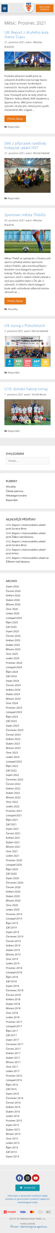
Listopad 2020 (14, 864)
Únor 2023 (12, 752)
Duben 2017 (13, 1057)
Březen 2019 (13, 954)
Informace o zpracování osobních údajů (28, 1195)
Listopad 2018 (14, 972)
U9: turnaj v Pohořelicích (24, 325)
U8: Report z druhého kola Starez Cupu (26, 34)
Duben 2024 (13, 694)
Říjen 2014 (12, 1147)
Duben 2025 (13, 645)
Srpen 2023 (12, 725)
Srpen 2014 (12, 1156)
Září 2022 (11, 770)
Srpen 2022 (12, 775)
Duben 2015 (13, 1129)
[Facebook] (19, 1178)
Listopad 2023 (14, 712)
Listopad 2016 (14, 1080)
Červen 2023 (13, 734)
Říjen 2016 (12, 1084)
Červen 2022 (13, 784)
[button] (4, 8)
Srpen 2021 (12, 828)
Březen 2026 (13, 604)
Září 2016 (11, 1089)
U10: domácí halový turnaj (26, 388)
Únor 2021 (12, 851)
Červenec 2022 (14, 779)
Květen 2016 (13, 1107)
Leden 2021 (13, 855)
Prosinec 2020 (14, 860)
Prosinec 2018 (14, 968)
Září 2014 (11, 1152)
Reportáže (14, 126)
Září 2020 (11, 873)
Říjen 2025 (12, 622)
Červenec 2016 (14, 1098)
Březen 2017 (13, 1062)
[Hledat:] (27, 460)
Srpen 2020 (12, 878)
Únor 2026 (12, 609)
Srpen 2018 (12, 986)
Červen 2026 (13, 591)
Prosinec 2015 (14, 1120)
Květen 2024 (13, 689)
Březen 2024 (13, 698)
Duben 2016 (13, 1111)
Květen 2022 (13, 788)
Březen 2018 (13, 1008)
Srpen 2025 (12, 631)
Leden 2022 (13, 806)
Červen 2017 (13, 1048)
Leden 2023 (13, 757)
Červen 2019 (13, 941)
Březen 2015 (13, 1134)
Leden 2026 (13, 613)
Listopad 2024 (14, 667)
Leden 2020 (13, 909)
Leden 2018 (13, 1017)
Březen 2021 (13, 846)
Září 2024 (11, 676)
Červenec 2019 (14, 936)
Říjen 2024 (12, 671)
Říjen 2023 (12, 716)
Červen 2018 (13, 995)
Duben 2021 (13, 842)
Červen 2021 (13, 833)
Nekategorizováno (16, 495)
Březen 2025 (13, 649)
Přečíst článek (15, 119)
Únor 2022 (12, 802)
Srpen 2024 (12, 680)
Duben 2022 (13, 793)
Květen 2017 (13, 1053)
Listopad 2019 (14, 918)
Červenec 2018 (14, 990)
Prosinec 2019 (14, 914)
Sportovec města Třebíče (25, 214)
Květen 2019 (13, 945)
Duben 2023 (13, 743)
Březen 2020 (13, 900)
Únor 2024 (12, 703)
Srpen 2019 (12, 932)
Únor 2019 (12, 959)
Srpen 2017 (12, 1039)
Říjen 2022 (12, 766)
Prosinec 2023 (14, 707)
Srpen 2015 (12, 1125)
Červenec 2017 (14, 1044)
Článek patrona (14, 491)
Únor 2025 (12, 653)
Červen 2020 (13, 887)
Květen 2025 (13, 640)
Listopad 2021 (14, 815)
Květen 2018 (13, 999)
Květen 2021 (13, 837)
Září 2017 (11, 1035)
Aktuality (13, 309)
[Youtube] (35, 1178)
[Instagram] (27, 1178)
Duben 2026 (13, 600)
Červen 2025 (13, 636)
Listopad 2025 (14, 618)
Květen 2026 (13, 595)
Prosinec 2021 (14, 810)
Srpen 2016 (12, 1093)
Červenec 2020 (14, 882)
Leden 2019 (13, 963)
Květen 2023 (13, 739)
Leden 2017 (13, 1071)
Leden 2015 (13, 1143)
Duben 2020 (13, 896)
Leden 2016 (13, 1116)
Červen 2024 (13, 685)
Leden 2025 (13, 658)
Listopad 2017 (14, 1026)
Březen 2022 (13, 797)
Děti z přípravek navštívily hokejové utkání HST (25, 145)
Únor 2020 (12, 905)
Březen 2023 (13, 748)
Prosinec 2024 (14, 662)
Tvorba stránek (27, 1223)
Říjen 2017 (12, 1030)
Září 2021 (11, 824)
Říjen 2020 (12, 869)
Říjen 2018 (12, 977)
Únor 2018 (12, 1013)
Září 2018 (11, 981)
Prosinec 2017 (14, 1021)
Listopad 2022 (14, 761)
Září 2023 (11, 721)
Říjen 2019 (12, 923)
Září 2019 (11, 927)
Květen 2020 (13, 891)
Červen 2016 (13, 1102)
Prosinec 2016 (14, 1075)
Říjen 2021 (12, 819)
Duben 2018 (13, 1004)
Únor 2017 (12, 1066)
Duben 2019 (13, 950)
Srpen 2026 (12, 586)
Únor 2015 (12, 1138)
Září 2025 (11, 627)
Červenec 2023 (14, 730)
